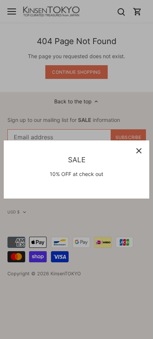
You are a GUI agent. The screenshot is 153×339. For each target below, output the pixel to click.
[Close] (139, 151)
